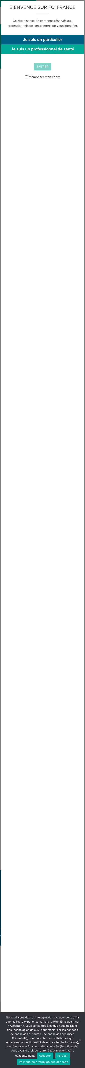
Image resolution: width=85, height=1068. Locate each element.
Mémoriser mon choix (44, 77)
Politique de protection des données (43, 1061)
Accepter (45, 1055)
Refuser (62, 1055)
